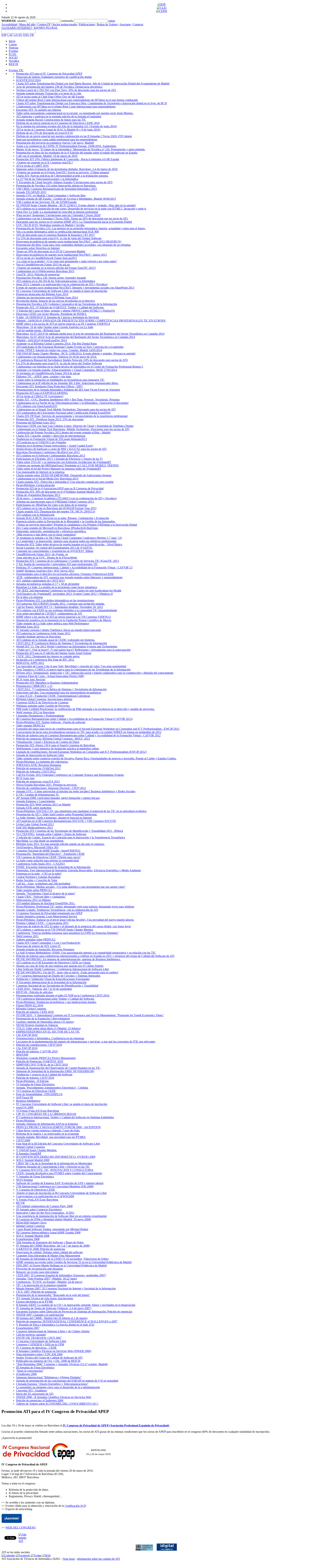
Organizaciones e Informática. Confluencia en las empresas (50, 1038)
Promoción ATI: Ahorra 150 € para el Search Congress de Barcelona (55, 745)
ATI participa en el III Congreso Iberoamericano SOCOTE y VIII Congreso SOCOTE (66, 821)
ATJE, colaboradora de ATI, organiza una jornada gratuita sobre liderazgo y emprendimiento (69, 577)
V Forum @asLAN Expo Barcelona (37, 1199)
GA (16, 34)
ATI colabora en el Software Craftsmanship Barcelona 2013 (50, 455)
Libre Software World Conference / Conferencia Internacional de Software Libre (62, 969)
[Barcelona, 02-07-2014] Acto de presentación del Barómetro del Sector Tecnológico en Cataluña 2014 (75, 337)
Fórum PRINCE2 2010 (29, 1005)
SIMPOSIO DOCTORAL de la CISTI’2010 (42, 1064)
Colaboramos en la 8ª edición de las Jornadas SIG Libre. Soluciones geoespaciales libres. (67, 383)
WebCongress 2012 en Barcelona (35, 712)
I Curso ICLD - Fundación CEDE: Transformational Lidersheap (53, 695)
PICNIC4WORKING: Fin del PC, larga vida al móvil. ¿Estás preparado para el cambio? (67, 972)
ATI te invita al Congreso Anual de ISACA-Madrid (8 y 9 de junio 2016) (58, 129)
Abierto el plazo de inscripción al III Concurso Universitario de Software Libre (61, 1193)
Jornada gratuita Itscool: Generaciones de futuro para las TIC (51, 119)
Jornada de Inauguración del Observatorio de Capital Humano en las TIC (58, 1067)
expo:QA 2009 (24, 1107)
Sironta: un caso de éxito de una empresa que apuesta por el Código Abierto (59, 965)
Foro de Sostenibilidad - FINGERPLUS (39, 1094)
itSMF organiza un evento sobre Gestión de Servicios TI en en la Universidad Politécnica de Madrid (73, 1262)
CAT (10, 34)
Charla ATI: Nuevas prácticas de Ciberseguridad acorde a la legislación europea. (62, 175)
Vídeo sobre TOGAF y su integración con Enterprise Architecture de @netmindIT (63, 462)
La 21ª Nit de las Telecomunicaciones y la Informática (47, 179)
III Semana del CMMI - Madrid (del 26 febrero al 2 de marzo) (51, 1318)
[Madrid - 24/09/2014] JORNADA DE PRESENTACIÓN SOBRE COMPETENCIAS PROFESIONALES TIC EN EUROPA (91, 320)
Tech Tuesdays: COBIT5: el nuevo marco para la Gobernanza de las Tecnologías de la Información (73, 669)
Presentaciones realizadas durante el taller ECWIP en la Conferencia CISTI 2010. (63, 995)
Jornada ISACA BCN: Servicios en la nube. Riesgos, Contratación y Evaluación (62, 518)
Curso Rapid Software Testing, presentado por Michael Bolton (52, 1229)
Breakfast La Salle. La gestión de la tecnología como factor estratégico (56, 587)
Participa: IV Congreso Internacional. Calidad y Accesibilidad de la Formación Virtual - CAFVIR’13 (74, 567)
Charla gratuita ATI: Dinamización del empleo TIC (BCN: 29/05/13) (55, 511)
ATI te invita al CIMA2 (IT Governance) (39, 396)
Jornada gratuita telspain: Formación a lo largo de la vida (48, 93)
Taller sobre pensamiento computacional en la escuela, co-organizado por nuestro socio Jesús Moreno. (74, 113)
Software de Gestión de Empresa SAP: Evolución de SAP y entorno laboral (59, 1183)
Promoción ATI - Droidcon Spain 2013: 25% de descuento (50, 419)
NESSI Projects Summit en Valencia (37, 1025)
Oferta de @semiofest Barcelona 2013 (38, 495)
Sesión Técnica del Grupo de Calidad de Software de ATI (49, 1357)
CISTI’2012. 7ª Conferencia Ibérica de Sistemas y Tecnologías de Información (61, 689)
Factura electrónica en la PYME (34, 1301)
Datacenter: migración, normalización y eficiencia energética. (51, 531)
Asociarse (125, 24)
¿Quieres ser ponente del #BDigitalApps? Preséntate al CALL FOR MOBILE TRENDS (67, 465)
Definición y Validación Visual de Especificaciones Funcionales (53, 979)
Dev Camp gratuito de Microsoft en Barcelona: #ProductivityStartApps (57, 528)
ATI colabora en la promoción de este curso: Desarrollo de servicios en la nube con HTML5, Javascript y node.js (81, 208)
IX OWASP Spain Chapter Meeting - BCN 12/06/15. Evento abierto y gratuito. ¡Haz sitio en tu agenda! (76, 205)
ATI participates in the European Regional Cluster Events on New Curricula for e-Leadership (69, 346)
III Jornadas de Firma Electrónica (35, 1367)
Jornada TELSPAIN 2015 (31, 192)
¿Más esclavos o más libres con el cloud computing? (46, 534)
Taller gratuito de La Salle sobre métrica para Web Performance (52, 623)
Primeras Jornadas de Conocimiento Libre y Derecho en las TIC (53, 1166)
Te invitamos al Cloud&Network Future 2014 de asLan (48, 373)
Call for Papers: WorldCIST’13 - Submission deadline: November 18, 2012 (59, 607)
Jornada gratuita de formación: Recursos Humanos (45, 949)
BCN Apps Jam (25, 778)
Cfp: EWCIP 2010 (26, 1035)
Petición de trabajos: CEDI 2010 (35, 1011)
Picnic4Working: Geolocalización (35, 485)
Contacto (138, 24)
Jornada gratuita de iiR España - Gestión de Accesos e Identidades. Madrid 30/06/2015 (66, 198)
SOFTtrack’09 (24, 1097)
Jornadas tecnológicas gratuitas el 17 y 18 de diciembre (47, 583)
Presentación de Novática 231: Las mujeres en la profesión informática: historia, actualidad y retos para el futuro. (81, 228)
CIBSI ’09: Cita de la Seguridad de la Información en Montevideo (54, 1163)
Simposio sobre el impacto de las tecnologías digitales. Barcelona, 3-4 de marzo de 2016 (67, 169)
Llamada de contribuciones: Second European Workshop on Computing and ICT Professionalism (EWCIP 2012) (81, 751)
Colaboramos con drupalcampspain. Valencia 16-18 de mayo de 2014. (56, 356)
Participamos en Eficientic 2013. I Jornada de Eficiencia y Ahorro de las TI (59, 458)
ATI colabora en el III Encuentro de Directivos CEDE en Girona (53, 962)
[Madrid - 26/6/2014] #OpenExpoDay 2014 (41, 340)
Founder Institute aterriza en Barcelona (38, 636)
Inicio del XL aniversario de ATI (34, 1393)
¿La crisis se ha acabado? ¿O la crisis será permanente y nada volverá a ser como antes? (66, 261)
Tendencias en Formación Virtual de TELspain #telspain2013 (51, 439)
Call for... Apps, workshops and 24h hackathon (43, 883)
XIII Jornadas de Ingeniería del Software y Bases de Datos (50, 1242)
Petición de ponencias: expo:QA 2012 (38, 781)
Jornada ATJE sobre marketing (33, 807)
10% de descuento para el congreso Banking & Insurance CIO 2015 (55, 234)
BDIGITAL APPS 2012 (30, 662)
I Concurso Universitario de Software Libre (41, 1341)
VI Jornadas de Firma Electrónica (35, 1084)
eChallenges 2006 (26, 1374)
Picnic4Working (25, 1120)
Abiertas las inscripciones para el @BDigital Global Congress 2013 (55, 501)
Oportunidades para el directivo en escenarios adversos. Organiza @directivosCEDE (65, 574)
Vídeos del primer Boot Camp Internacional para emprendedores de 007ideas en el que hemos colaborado (77, 100)
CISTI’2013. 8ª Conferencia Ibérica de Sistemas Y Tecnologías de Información (61, 643)
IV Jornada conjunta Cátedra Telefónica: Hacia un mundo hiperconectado (58, 630)
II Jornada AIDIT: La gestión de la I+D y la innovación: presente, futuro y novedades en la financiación (75, 1304)
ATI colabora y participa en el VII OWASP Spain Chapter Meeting (54, 929)
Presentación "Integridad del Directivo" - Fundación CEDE (50, 853)
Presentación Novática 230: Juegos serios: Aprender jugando (51, 277)
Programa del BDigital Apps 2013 (35, 422)
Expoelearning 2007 (28, 1328)
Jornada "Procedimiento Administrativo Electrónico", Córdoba (52, 1087)
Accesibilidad (9, 24)
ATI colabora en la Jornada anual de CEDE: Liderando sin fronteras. (55, 639)
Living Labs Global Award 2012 (35, 824)
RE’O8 (20, 1202)
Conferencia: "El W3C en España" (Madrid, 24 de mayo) (49, 1281)
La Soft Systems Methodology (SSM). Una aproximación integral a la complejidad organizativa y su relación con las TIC (86, 952)
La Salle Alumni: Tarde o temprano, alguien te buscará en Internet (54, 817)
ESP (3, 34)
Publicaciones (87, 24)
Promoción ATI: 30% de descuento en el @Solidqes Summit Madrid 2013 (58, 491)
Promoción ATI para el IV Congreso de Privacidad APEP (49, 73)
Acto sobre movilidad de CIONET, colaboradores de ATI (49, 613)
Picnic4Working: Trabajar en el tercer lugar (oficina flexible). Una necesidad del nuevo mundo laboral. (75, 919)
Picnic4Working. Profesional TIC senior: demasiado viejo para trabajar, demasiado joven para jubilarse (75, 906)
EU (20, 34)
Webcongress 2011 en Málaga (33, 900)
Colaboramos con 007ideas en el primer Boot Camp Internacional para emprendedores (66, 106)
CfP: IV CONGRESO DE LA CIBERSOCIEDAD (46, 1114)
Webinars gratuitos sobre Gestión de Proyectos (43, 705)
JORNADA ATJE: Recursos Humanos (38, 765)
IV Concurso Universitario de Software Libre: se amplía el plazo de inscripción (61, 1104)
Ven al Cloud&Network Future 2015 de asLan (43, 264)
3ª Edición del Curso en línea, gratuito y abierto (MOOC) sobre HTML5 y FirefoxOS (65, 310)
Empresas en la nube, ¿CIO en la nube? (39, 873)
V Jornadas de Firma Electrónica (35, 1176)
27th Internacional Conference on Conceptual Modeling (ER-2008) (55, 1186)
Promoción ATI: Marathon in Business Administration (47, 682)
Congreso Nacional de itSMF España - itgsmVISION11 (48, 850)
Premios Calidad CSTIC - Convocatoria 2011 (42, 923)
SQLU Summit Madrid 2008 (32, 1235)
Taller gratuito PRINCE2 (30, 725)
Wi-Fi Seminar (24, 1179)
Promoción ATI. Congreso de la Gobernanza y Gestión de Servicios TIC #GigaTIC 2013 (67, 560)
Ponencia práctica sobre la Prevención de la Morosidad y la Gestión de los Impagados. (65, 521)
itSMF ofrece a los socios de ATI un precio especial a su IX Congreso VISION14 (63, 323)
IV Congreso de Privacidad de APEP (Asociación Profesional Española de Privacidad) (116, 1425)
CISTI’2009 (23, 1140)
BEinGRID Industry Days (31, 1222)
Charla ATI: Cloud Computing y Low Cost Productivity (48, 942)
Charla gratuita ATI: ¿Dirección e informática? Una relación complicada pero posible (65, 481)
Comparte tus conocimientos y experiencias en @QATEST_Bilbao (54, 551)
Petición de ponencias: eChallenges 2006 (39, 1400)
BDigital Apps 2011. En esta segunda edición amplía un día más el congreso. (60, 844)
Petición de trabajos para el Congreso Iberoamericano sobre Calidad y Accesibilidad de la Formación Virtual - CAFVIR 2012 (88, 735)
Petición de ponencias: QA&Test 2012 (38, 768)
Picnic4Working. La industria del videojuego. (42, 761)
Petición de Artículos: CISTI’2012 (36, 771)
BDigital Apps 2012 (27, 626)
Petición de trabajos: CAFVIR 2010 (37, 1051)
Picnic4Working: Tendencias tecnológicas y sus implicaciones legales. (56, 1002)
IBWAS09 (22, 1054)
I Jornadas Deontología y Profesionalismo (40, 715)
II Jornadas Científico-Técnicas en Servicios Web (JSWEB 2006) (53, 1351)
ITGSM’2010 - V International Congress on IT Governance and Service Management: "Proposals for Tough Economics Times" (90, 1015)
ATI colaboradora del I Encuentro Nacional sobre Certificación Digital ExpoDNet (63, 412)
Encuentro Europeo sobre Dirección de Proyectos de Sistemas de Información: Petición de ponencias (74, 1311)
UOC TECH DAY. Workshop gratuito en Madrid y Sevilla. (50, 225)
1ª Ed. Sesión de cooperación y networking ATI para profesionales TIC (57, 564)
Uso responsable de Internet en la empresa (40, 472)
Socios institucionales (64, 24)
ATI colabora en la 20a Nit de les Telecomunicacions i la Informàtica (55, 281)
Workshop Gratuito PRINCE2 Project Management (46, 1058)
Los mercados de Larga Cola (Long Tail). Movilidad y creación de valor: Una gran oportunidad (71, 666)
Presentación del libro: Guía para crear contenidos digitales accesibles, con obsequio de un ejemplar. (73, 244)
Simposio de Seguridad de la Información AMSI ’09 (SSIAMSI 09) (55, 1071)
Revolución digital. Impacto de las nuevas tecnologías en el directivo (55, 300)
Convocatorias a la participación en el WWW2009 (45, 1196)
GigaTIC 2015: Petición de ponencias (38, 274)
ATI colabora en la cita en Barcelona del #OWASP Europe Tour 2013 (56, 508)
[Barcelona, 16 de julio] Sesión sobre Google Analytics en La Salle (54, 327)
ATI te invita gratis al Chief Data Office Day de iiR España (50, 96)
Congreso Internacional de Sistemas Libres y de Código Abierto (53, 1331)
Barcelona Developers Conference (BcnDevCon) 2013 (48, 452)
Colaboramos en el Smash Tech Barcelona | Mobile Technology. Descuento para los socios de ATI (72, 429)
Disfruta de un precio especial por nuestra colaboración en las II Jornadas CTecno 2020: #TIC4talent (74, 136)
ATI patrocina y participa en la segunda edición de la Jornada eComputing (58, 116)
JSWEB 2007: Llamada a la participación (40, 1314)
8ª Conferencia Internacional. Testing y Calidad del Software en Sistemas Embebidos (65, 1117)
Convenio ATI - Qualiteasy (31, 1390)
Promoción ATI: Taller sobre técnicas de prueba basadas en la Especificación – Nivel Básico (69, 544)
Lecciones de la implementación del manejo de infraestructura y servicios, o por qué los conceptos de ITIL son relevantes (85, 1041)
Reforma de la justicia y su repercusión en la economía (47, 1133)
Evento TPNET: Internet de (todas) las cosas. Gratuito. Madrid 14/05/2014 (59, 350)
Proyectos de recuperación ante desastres (39, 1268)
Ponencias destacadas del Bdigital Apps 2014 (42, 294)
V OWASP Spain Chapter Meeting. (36, 1150)
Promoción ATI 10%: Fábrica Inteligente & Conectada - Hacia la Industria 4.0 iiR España (67, 159)
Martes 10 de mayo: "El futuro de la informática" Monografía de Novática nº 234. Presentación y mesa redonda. (80, 149)
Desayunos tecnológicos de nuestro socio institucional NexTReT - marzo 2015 (61, 254)
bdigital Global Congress (30, 1146)
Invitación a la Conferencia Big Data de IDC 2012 (45, 659)
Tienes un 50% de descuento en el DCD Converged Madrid (50, 251)
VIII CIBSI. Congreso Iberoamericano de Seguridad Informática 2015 (56, 188)
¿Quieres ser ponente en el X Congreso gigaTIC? (44, 162)
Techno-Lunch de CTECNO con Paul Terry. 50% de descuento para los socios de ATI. (66, 90)
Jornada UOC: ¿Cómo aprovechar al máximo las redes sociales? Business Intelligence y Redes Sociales (75, 791)
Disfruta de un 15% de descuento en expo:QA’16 (44, 132)
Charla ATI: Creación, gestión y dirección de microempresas (50, 435)
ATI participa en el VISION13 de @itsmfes (41, 442)
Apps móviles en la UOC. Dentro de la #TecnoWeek (46, 557)
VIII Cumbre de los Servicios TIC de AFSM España (46, 202)
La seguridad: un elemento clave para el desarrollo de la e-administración (58, 1387)
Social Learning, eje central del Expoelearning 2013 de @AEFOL (54, 547)
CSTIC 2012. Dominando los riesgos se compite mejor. (48, 656)
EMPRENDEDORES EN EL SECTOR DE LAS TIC (48, 1031)
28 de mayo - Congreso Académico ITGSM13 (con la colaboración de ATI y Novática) (66, 498)
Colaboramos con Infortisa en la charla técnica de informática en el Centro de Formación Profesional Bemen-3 (79, 366)
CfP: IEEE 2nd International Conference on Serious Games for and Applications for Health (68, 590)
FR (32, 34)
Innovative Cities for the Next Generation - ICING (45, 1212)
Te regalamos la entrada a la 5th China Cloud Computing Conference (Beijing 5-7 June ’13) (69, 537)
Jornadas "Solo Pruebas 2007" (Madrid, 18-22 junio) (46, 1278)
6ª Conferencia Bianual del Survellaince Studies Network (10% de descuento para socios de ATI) (72, 360)
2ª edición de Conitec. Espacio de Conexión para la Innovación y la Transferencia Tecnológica (70, 837)
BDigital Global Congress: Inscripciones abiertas (44, 699)
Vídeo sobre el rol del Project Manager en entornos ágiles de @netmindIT (58, 468)
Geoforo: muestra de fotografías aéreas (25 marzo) (45, 1021)
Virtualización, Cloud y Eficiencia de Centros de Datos (47, 742)
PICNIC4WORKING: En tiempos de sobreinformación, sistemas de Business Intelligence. (68, 959)
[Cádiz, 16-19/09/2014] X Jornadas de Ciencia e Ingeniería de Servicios (57, 317)
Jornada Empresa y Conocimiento (35, 801)
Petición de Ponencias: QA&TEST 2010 (39, 1061)
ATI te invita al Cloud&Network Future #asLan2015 (46, 258)
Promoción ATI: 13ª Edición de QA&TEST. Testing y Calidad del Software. (60, 307)
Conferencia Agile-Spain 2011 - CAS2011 (40, 863)
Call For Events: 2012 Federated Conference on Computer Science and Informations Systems (70, 774)
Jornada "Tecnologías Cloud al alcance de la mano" (46, 893)
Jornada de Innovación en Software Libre (40, 755)
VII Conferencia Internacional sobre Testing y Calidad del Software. (55, 998)
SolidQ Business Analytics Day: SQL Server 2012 (45, 570)
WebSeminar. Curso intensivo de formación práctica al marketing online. (57, 748)
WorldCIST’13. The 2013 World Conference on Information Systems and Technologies (66, 646)
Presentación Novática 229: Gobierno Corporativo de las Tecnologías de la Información (66, 304)
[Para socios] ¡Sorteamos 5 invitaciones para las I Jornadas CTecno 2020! (58, 215)
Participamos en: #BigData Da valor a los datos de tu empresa (51, 504)
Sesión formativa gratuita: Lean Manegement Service (46, 916)
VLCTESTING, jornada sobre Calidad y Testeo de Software (51, 834)
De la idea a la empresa (29, 597)
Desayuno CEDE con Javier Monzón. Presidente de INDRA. (51, 314)
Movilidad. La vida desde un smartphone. (40, 840)
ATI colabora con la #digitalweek (35, 514)
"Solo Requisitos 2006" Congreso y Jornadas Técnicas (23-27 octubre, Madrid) (62, 1364)
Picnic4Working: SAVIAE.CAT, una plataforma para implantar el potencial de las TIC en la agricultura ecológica (81, 811)
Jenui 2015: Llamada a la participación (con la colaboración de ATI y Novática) (62, 284)
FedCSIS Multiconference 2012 (34, 827)
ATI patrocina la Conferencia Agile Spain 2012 (43, 633)
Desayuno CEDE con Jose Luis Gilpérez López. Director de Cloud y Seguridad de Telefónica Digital (74, 425)
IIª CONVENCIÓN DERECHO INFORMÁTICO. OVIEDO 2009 (55, 1156)
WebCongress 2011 (27, 936)
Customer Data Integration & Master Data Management (48, 1255)
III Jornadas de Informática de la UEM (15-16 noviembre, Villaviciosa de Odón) (62, 1258)
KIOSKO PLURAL (46, 27)
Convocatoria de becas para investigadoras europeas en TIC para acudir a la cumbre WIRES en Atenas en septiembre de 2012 (88, 732)
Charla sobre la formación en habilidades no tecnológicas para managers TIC (60, 379)
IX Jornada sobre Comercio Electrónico (39, 1209)
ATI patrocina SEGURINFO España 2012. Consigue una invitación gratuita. (60, 603)
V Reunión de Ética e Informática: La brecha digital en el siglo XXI (55, 1324)
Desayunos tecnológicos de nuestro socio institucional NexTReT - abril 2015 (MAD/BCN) (68, 241)
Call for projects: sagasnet (31, 1334)
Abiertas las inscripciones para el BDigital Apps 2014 (47, 297)
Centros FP (43, 24)
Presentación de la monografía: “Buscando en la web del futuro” (53, 1295)
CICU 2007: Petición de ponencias (36, 1291)
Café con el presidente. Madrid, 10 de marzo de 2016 (46, 155)
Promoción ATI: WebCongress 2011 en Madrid (43, 804)
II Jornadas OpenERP (28, 1153)
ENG (26, 34)
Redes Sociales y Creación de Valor (36, 880)
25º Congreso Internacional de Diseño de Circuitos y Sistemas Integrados (58, 975)
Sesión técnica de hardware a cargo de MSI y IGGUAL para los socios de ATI (61, 448)
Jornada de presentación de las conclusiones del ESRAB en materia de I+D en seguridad (67, 1380)
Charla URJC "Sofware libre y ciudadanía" (41, 896)
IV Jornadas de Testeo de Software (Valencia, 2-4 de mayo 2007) (53, 1308)
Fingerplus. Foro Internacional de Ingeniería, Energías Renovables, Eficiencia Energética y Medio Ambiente (78, 870)
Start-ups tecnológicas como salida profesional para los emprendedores (56, 139)
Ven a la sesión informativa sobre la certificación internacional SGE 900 (57, 231)
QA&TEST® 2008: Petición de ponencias (40, 1249)
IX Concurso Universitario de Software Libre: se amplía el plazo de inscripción (61, 290)
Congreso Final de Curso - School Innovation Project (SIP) (50, 676)
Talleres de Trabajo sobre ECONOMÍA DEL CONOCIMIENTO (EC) (57, 1403)
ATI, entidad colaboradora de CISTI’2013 (40, 580)
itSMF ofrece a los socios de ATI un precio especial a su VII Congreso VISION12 (63, 616)
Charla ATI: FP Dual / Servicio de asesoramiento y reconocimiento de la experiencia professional (71, 416)
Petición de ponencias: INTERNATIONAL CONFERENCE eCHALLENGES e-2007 (66, 1321)
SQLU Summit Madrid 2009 (32, 1160)
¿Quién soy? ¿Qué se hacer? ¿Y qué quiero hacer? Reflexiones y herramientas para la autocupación (73, 649)
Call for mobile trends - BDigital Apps (38, 330)
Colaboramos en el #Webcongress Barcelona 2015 (45, 271)
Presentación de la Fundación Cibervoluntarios (43, 1018)
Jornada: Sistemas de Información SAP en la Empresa (47, 1123)
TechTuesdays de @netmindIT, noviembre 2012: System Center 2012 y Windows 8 (64, 593)
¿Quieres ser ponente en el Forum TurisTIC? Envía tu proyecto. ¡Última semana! (62, 172)
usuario (21, 20)
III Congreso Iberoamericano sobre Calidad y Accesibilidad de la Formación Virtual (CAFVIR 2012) (74, 718)
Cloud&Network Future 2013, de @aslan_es (42, 554)
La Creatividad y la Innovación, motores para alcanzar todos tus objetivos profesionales (66, 541)
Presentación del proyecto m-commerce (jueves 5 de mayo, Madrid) (55, 142)
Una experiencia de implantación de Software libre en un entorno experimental (61, 1216)
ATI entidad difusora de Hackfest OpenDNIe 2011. (45, 903)
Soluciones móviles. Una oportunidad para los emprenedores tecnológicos (58, 692)
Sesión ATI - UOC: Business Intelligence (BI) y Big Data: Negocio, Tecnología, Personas (68, 399)
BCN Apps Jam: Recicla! (30, 679)
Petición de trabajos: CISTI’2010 (35, 1077)
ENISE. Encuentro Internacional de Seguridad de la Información (53, 867)
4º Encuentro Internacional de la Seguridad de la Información (51, 982)
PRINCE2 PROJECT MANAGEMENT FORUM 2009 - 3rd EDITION (58, 1127)
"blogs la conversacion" (30, 1370)
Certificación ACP (75, 1505)
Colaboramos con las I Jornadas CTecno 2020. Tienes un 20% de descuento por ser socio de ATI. (72, 218)
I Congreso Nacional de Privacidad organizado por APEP (49, 913)
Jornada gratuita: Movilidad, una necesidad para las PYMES (51, 1137)
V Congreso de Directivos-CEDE (35, 1189)
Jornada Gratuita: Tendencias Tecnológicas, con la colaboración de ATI (57, 909)
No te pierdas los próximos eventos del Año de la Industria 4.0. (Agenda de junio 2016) (66, 126)
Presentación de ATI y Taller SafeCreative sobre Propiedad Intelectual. (56, 814)
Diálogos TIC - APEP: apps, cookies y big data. (43, 376)
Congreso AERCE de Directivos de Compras (42, 702)
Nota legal (69, 1558)
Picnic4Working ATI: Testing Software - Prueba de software (50, 722)
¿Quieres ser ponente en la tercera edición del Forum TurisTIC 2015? (56, 267)
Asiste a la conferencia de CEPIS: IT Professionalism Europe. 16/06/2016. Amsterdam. (66, 146)
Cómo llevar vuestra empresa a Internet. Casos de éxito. (48, 1130)
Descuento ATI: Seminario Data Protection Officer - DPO (49, 386)
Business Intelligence (28, 1100)
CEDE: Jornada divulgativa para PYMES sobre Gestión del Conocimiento (59, 1173)
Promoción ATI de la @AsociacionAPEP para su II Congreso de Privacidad (60, 488)
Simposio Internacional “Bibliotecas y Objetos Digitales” (49, 1377)
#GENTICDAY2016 (28, 80)
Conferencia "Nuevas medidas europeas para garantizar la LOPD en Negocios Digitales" (67, 932)
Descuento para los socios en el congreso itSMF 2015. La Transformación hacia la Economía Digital (74, 221)
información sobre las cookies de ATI (98, 1558)
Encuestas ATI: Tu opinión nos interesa (38, 109)
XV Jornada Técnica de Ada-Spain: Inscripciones (44, 1298)
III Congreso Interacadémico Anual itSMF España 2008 (48, 1232)
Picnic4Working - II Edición (32, 1081)
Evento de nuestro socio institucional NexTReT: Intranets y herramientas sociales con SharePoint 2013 (75, 287)
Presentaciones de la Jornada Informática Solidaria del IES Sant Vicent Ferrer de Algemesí (68, 389)
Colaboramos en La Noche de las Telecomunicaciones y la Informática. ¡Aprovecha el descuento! (72, 402)
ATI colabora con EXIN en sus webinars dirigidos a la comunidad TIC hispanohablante (66, 610)
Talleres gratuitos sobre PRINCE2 (35, 939)
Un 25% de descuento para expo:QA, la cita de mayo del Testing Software (59, 363)
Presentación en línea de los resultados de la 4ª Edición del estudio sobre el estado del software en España (76, 152)
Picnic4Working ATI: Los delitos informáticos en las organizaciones (55, 600)
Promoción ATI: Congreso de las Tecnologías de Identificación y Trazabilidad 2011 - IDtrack (69, 830)
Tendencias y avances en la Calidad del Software (44, 1074)
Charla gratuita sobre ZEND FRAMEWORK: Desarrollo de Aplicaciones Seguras (63, 475)
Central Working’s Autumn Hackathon (38, 876)
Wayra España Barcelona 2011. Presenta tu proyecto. (46, 784)
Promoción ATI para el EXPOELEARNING (42, 393)
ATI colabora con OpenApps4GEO (36, 406)
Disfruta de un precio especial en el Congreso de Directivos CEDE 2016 (58, 123)
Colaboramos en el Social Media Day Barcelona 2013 (47, 478)
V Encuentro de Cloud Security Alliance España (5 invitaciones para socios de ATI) (64, 182)
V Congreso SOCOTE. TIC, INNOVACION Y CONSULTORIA (54, 1170)
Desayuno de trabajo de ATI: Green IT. (38, 946)
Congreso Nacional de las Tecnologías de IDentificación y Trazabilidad (57, 985)
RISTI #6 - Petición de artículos (34, 992)
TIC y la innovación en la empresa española (41, 1285)
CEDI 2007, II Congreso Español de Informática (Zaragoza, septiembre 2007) (61, 1275)
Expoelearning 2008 (28, 1239)
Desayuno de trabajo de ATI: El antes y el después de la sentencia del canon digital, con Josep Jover (73, 926)
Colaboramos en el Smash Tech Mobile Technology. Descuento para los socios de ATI (66, 409)
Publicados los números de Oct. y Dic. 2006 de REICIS (48, 1360)
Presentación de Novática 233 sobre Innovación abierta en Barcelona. (56, 185)
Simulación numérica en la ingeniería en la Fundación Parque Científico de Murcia (63, 620)
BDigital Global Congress (31, 1008)
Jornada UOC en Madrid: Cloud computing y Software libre (51, 195)
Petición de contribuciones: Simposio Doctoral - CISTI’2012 (51, 788)
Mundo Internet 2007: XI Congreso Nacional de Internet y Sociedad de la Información (66, 1288)
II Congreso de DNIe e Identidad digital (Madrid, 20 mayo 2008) (53, 1219)
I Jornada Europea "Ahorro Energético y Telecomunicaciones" (52, 1383)
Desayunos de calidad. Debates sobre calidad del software (49, 1252)
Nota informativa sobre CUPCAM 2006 (39, 1354)
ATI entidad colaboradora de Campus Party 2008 (44, 1206)
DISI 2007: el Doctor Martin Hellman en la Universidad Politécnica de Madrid (61, 1265)
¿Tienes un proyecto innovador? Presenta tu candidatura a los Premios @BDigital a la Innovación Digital (76, 524)
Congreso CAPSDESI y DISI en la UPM (40, 1344)
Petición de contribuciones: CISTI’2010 (39, 1044)
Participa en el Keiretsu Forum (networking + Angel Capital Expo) (54, 445)
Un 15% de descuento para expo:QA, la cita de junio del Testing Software (58, 238)
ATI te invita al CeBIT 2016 (32, 165)
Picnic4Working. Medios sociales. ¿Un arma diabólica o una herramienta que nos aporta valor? (70, 886)
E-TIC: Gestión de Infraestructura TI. (37, 794)
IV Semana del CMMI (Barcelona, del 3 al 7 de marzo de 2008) (53, 1245)
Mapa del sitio (27, 24)
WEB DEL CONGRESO (20, 1527)
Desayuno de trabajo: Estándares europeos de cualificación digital (54, 76)
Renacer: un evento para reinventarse (37, 1272)
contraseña (67, 20)
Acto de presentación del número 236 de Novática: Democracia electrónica (59, 86)
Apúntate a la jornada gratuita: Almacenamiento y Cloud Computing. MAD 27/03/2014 (66, 369)
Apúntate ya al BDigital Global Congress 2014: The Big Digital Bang (56, 343)
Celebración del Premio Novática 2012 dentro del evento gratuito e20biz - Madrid (63, 432)
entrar (111, 20)
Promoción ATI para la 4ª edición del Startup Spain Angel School (53, 653)
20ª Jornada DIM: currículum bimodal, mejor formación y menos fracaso (58, 797)
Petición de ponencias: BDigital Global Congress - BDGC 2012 (53, 738)
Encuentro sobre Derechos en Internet (38, 248)
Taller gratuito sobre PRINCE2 (34, 890)
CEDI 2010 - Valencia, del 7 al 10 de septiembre (44, 988)
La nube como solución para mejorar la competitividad (47, 860)
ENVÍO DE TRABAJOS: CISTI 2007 (38, 1337)
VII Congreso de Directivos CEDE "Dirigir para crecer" (48, 857)
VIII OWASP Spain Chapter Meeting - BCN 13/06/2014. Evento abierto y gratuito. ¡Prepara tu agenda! (76, 353)
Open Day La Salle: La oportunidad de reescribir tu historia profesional (57, 211)
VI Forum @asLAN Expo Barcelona (37, 1110)
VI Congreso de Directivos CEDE (36, 1090)
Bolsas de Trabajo (107, 24)
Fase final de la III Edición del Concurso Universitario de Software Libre (58, 1143)
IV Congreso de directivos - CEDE (36, 1347)
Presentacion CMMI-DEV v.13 (34, 686)
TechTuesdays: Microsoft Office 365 (37, 847)
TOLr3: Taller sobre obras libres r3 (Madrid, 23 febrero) (48, 1028)
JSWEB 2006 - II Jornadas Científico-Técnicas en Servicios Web (53, 1397)
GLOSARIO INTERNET (16, 27)
